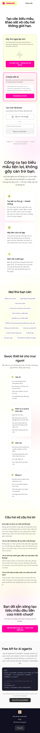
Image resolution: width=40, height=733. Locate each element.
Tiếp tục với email (19, 131)
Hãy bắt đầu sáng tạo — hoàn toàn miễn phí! (20, 629)
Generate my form (20, 96)
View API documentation (20, 700)
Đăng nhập (29, 3)
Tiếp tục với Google (21, 117)
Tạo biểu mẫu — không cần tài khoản (20, 64)
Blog (19, 719)
